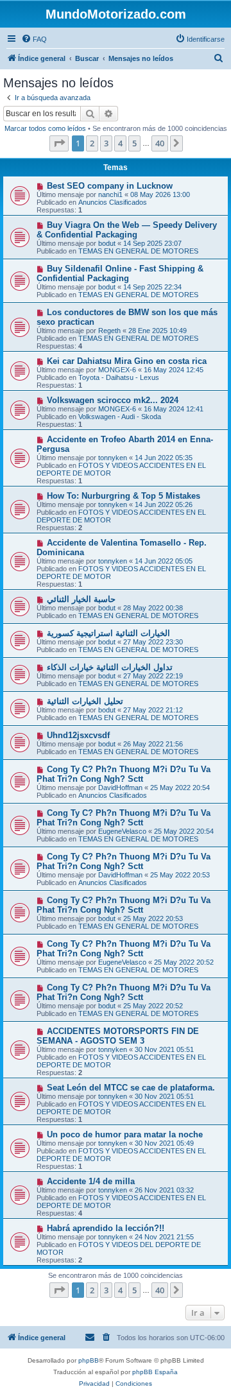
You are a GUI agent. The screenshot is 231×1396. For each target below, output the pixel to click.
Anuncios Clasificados (112, 202)
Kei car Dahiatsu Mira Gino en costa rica (127, 361)
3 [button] (106, 143)
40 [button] (159, 143)
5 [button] (134, 143)
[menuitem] (34, 39)
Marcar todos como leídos (45, 128)
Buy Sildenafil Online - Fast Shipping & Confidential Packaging (120, 273)
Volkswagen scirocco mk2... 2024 (112, 400)
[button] (59, 143)
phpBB (88, 1360)
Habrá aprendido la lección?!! (105, 1228)
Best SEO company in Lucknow (110, 186)
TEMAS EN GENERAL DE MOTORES (138, 251)
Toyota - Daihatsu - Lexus (118, 377)
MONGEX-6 (117, 370)
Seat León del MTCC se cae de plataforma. (131, 1087)
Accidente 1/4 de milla (91, 1181)
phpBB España (155, 1371)
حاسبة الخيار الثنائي (81, 599)
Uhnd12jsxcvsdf (78, 735)
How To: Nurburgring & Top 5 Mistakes (123, 496)
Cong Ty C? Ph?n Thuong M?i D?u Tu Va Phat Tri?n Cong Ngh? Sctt (123, 774)
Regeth (109, 330)
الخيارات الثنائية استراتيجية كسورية (108, 633)
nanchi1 (110, 194)
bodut (107, 243)
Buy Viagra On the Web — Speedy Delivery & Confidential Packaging (127, 229)
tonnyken (112, 457)
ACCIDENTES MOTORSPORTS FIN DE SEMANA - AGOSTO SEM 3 (118, 1036)
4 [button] (120, 143)
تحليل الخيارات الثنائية (85, 701)
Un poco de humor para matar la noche (125, 1134)
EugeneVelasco (122, 831)
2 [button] (92, 143)
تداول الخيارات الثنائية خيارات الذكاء (110, 667)
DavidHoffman (120, 787)
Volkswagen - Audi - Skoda (119, 416)
